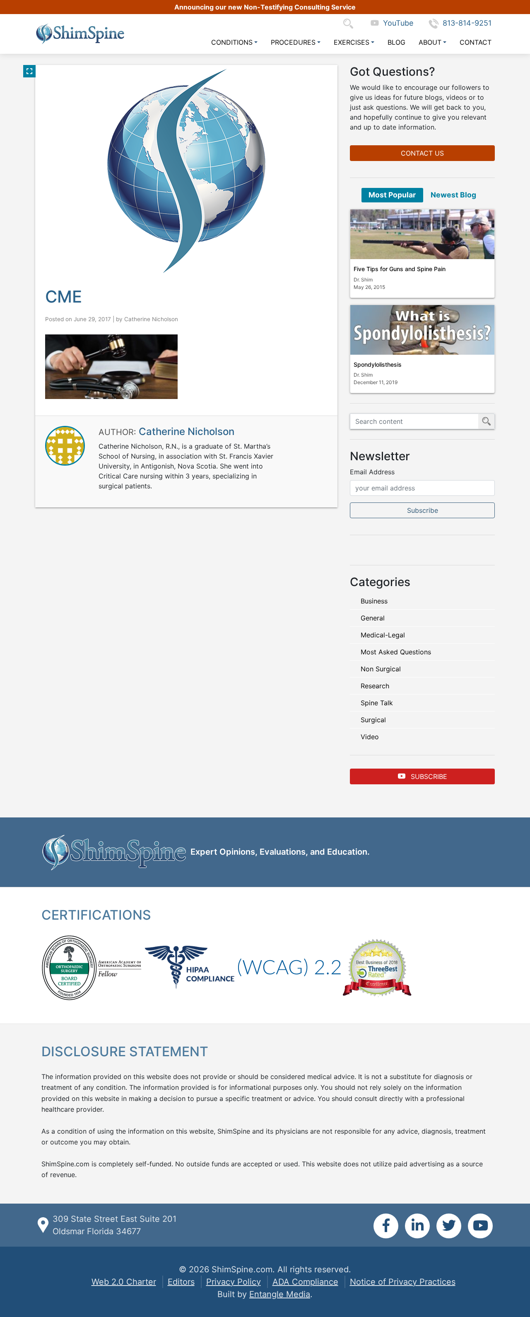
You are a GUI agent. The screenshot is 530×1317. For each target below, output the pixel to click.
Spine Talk (377, 703)
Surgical (373, 720)
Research (375, 686)
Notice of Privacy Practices (402, 1282)
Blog (396, 42)
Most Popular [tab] (392, 194)
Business (374, 601)
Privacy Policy (233, 1282)
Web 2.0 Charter (124, 1282)
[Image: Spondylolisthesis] (422, 330)
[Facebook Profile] (385, 1226)
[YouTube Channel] (480, 1226)
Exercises (351, 42)
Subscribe (428, 776)
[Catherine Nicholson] (65, 445)
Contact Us (422, 153)
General (373, 618)
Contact (475, 42)
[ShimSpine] (80, 33)
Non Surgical (381, 669)
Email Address (372, 472)
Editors (181, 1282)
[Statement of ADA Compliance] (289, 967)
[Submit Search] (486, 421)
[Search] (350, 23)
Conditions (232, 42)
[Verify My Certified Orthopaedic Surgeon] (69, 967)
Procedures (293, 42)
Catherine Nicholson (151, 319)
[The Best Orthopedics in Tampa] (377, 967)
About (430, 42)
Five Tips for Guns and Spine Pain (400, 268)
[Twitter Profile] (448, 1226)
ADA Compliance (305, 1282)
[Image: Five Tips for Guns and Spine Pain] (422, 234)
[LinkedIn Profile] (417, 1226)
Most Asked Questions (396, 652)
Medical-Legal (383, 635)
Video (370, 737)
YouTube (396, 23)
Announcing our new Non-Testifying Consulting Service (265, 7)
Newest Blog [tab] (453, 194)
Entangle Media (279, 1294)
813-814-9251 (467, 23)
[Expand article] (29, 71)
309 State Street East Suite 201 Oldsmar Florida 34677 (114, 1225)
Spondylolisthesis (378, 364)
